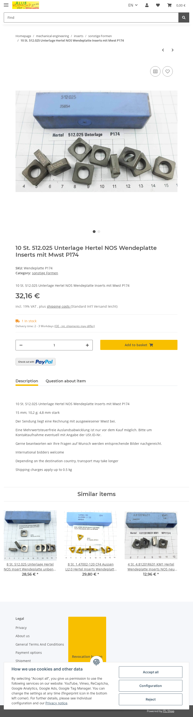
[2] (36, 361)
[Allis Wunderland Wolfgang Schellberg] (25, 5)
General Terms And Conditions (40, 644)
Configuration (150, 686)
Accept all (151, 672)
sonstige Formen (45, 273)
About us (23, 636)
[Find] (183, 17)
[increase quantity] (87, 345)
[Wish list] (158, 5)
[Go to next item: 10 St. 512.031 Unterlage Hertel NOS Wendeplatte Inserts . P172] (172, 50)
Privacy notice (56, 703)
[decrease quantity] (21, 345)
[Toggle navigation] (6, 3)
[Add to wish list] (167, 71)
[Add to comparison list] (155, 71)
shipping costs (59, 306)
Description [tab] (27, 381)
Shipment (23, 661)
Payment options (29, 652)
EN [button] (130, 5)
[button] (146, 5)
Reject (151, 699)
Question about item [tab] (66, 381)
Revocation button (87, 656)
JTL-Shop (168, 711)
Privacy (21, 627)
